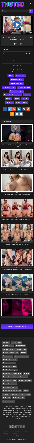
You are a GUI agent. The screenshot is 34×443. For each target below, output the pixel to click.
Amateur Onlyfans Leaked (11, 352)
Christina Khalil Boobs (22, 356)
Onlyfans (10, 102)
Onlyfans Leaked (22, 102)
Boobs (27, 94)
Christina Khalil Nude (9, 363)
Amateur (6, 342)
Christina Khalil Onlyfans (10, 370)
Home (7, 432)
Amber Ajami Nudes (25, 87)
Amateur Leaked (8, 345)
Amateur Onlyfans (21, 349)
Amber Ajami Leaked (17, 83)
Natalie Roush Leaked (10, 380)
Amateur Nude (21, 345)
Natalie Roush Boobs (21, 376)
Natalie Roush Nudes (10, 383)
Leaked (9, 98)
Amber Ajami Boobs (17, 79)
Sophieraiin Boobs (19, 397)
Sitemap (17, 435)
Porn (11, 75)
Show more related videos (17, 326)
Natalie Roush (8, 376)
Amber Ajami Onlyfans (17, 91)
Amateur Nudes (8, 349)
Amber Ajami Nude (10, 87)
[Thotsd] (14, 4)
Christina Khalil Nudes (10, 366)
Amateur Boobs (17, 342)
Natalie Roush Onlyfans (10, 387)
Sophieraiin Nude (8, 401)
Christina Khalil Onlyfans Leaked (12, 373)
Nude (17, 98)
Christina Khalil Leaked (10, 359)
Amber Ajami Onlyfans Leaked (13, 94)
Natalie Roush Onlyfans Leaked (12, 390)
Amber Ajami (20, 72)
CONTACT (25, 433)
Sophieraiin (7, 397)
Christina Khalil (8, 356)
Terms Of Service (17, 432)
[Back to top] (29, 438)
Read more (16, 65)
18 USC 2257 (15, 433)
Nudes (25, 98)
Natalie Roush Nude (25, 380)
